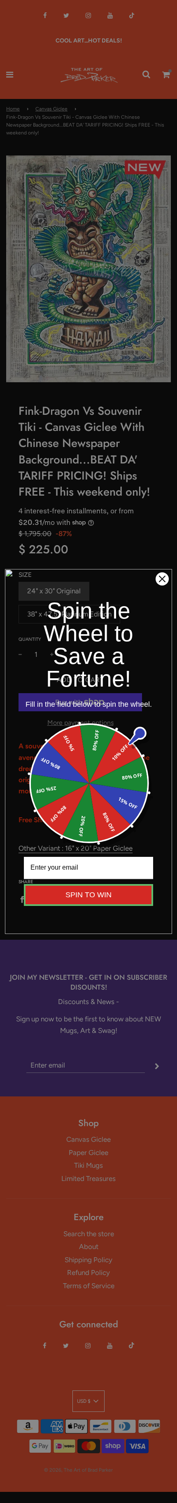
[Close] (162, 579)
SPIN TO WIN (88, 895)
